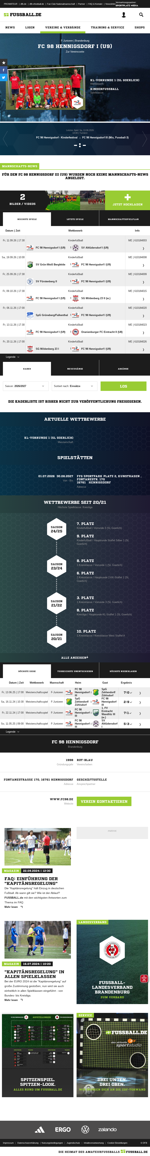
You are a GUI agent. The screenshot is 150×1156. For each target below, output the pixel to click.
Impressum (8, 1143)
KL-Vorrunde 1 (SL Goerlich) (114, 80)
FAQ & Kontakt (95, 4)
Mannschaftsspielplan (123, 219)
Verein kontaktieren (104, 801)
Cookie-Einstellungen (117, 1143)
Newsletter (110, 4)
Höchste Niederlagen (123, 671)
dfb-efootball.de (36, 4)
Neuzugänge (75, 369)
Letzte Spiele (75, 219)
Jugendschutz (73, 1143)
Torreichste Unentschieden (75, 671)
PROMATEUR (10, 4)
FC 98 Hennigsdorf (75, 742)
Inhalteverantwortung (94, 1143)
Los (123, 386)
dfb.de (23, 4)
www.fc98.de (61, 799)
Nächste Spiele (27, 219)
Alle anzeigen (73, 657)
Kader (27, 369)
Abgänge (123, 369)
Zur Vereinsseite (75, 51)
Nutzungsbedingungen (52, 1143)
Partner (81, 4)
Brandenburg (82, 40)
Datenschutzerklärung (27, 1143)
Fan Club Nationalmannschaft (61, 4)
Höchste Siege (27, 671)
